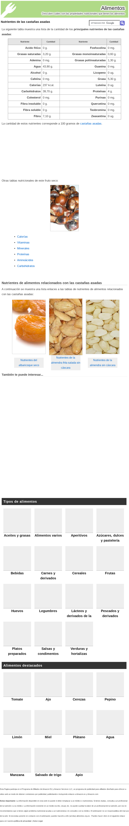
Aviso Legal (37, 821)
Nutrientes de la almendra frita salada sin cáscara (65, 362)
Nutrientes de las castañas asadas (25, 21)
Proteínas (23, 254)
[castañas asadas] (64, 208)
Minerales (23, 248)
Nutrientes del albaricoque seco (29, 363)
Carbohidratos (26, 266)
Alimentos (113, 8)
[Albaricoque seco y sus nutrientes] (28, 327)
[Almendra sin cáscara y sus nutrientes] (102, 327)
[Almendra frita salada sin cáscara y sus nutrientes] (65, 326)
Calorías (22, 236)
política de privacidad (22, 821)
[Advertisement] (64, 151)
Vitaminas (23, 242)
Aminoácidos (25, 260)
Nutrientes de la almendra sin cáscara (102, 363)
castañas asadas (90, 123)
